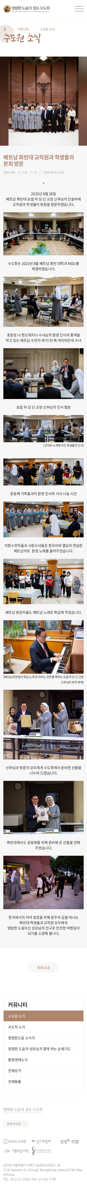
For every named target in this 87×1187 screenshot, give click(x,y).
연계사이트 (14, 1124)
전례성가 (14, 1070)
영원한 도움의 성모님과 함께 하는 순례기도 (39, 1048)
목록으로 (43, 967)
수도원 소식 (47, 29)
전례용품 (14, 1081)
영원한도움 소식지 (21, 1037)
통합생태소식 (18, 1059)
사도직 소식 (16, 1026)
